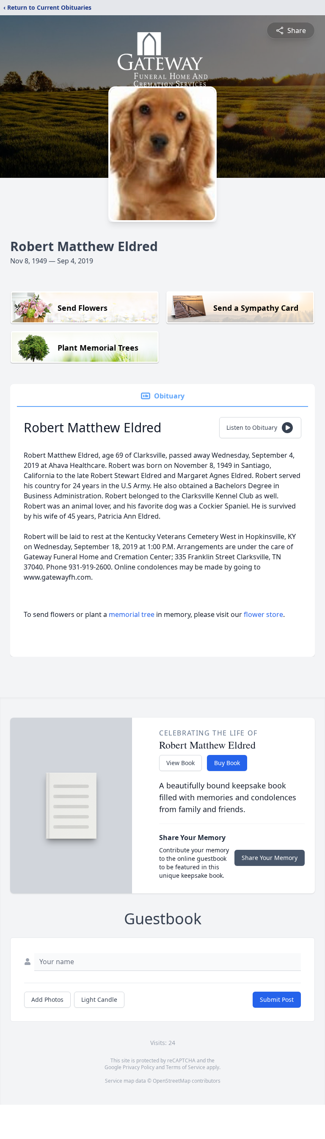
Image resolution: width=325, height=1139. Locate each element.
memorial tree (131, 614)
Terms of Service (185, 1067)
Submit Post (277, 999)
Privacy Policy (138, 1067)
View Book (180, 763)
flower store (263, 614)
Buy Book (227, 763)
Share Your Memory (269, 858)
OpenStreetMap (171, 1080)
